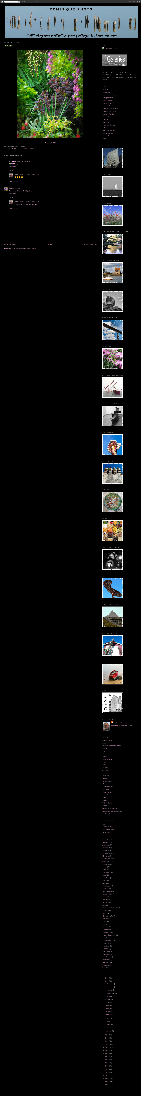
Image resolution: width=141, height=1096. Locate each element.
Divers (104, 867)
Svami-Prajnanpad (108, 829)
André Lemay (107, 740)
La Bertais (105, 832)
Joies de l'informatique (110, 908)
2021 (107, 1044)
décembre (110, 984)
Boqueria (105, 122)
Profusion (8, 45)
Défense (105, 87)
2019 (107, 1050)
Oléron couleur (107, 133)
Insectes (105, 894)
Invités (104, 897)
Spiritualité (106, 954)
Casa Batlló (106, 117)
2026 (107, 978)
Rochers (109, 1008)
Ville (103, 968)
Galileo (104, 762)
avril (108, 1021)
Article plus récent (10, 244)
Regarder (105, 795)
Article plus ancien (90, 244)
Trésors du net (107, 962)
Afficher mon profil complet (123, 725)
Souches (105, 949)
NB (103, 921)
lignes (104, 910)
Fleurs (20, 148)
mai (108, 1018)
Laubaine (105, 773)
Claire (104, 751)
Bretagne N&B (107, 100)
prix (103, 938)
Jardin (27, 148)
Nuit (103, 924)
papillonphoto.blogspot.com (112, 811)
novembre (110, 987)
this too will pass (108, 814)
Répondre (12, 166)
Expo (104, 138)
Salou (104, 128)
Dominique (19, 174)
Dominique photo (71, 9)
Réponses (15, 171)
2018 (107, 1053)
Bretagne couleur (108, 98)
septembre (111, 993)
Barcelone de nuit (108, 125)
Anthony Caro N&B (109, 111)
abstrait (105, 842)
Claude (104, 754)
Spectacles (106, 951)
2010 (107, 1078)
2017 (107, 1056)
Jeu (103, 905)
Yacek (104, 806)
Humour (105, 889)
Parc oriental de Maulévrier (111, 95)
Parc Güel (105, 119)
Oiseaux (105, 927)
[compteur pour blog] (110, 48)
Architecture (106, 853)
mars (109, 1025)
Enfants (105, 869)
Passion (105, 930)
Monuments (106, 916)
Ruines (104, 943)
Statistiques (106, 957)
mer (103, 913)
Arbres (14, 148)
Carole (104, 748)
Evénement (106, 872)
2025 (107, 981)
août (108, 996)
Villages (105, 965)
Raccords (109, 1005)
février (109, 1028)
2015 (107, 1063)
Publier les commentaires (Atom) (25, 248)
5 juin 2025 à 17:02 (20, 188)
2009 (107, 1081)
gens (104, 883)
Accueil (50, 244)
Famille (105, 878)
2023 (107, 1038)
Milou (104, 784)
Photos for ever (107, 792)
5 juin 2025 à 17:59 (33, 201)
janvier (109, 1031)
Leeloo (104, 778)
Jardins (105, 902)
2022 (107, 1041)
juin (108, 1002)
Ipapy (104, 824)
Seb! (104, 797)
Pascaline (105, 789)
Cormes (105, 864)
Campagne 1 (106, 92)
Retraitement (106, 940)
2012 (107, 1072)
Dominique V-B (107, 759)
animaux (105, 848)
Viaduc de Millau (108, 103)
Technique (106, 959)
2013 (107, 1069)
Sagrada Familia (108, 114)
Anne (104, 743)
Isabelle (105, 767)
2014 (107, 1066)
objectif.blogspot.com (109, 808)
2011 (107, 1075)
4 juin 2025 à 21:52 (33, 174)
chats (104, 861)
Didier (104, 756)
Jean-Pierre (106, 770)
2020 (107, 1047)
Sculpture (105, 946)
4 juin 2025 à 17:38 (23, 161)
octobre (109, 990)
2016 (107, 1060)
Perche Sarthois (108, 935)
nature (33, 148)
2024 (107, 1035)
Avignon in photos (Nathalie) (112, 746)
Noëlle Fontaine (107, 786)
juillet (109, 999)
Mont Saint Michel (108, 130)
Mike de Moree (107, 781)
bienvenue (106, 856)
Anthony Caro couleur (110, 108)
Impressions (106, 891)
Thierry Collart (107, 803)
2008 (107, 1085)
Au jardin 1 (106, 106)
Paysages (105, 932)
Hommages (106, 886)
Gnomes (109, 1011)
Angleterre (106, 845)
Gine (11, 188)
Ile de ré (105, 89)
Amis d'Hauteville (108, 827)
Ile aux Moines (107, 136)
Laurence (105, 776)
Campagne (106, 859)
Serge (104, 800)
